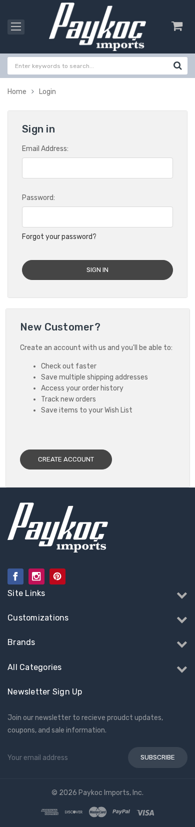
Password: (38, 198)
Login (47, 92)
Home (17, 92)
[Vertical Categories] (16, 27)
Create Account (66, 459)
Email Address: (45, 148)
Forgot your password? (59, 236)
